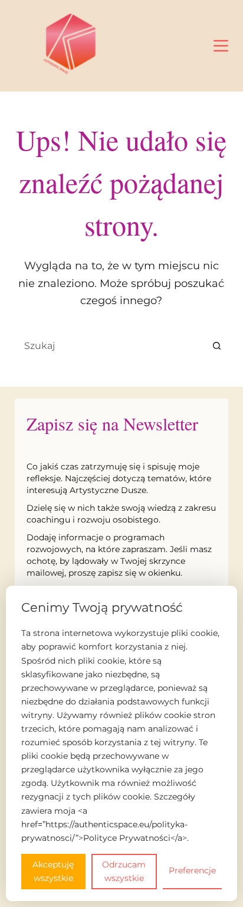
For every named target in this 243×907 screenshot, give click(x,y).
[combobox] (110, 345)
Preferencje (192, 870)
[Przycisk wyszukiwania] (216, 345)
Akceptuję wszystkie (53, 871)
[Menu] (221, 45)
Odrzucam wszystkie (124, 871)
